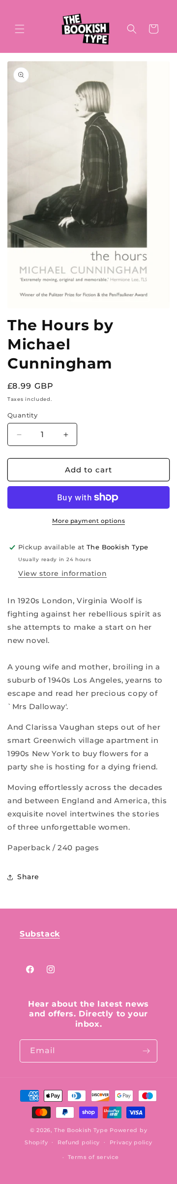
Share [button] (28, 876)
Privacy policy (131, 1142)
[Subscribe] (146, 1050)
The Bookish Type (81, 1130)
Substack (40, 933)
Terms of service (93, 1157)
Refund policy (79, 1142)
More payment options (88, 520)
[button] (19, 29)
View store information (62, 573)
